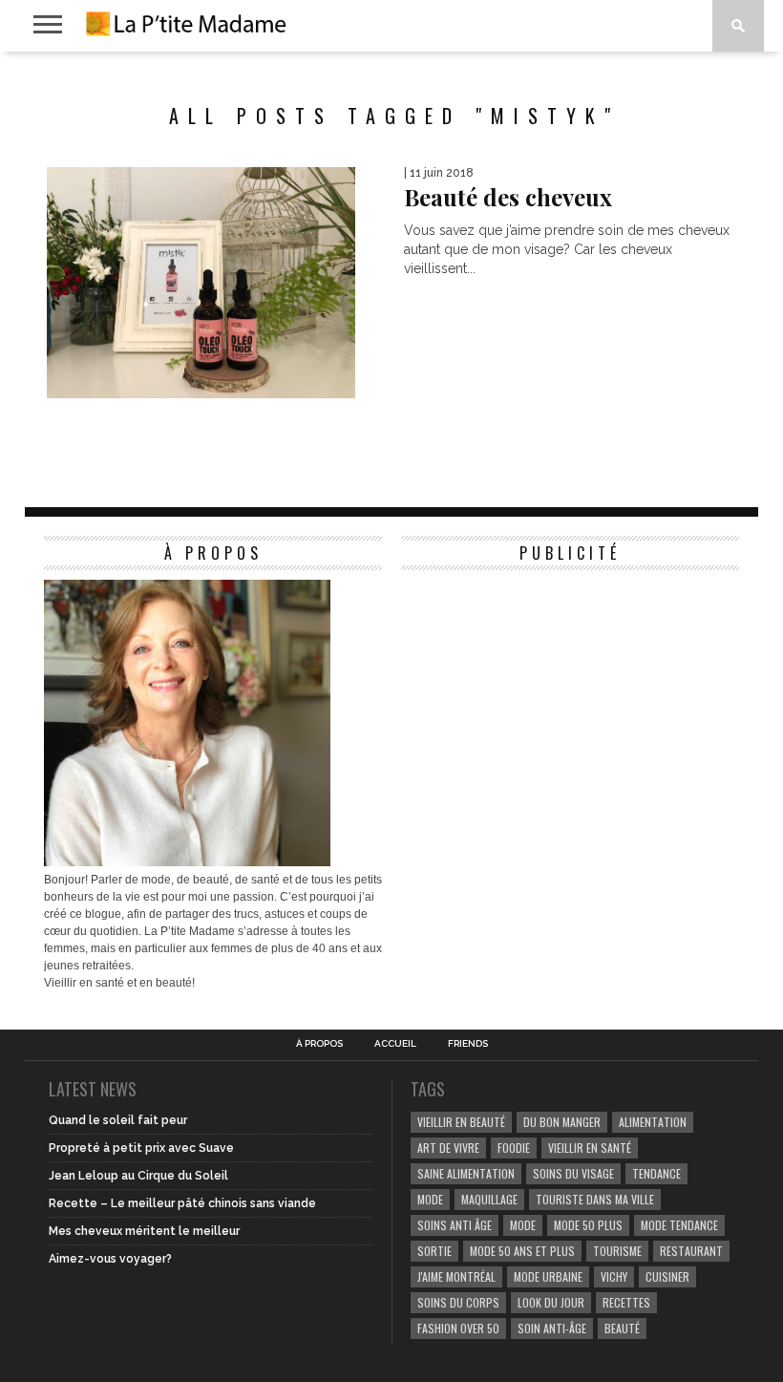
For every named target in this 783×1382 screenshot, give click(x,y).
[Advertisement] (544, 699)
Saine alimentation (466, 1173)
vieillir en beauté (461, 1122)
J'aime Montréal (456, 1276)
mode (430, 1199)
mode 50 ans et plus (522, 1251)
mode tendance (679, 1225)
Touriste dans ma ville (595, 1199)
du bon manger (562, 1122)
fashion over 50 (458, 1328)
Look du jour (551, 1302)
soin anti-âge (552, 1328)
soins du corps (458, 1302)
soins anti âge (454, 1225)
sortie (434, 1251)
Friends (468, 1044)
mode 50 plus (588, 1225)
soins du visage (573, 1173)
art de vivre (448, 1147)
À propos (319, 1044)
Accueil (395, 1044)
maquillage (489, 1199)
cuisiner (667, 1276)
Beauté (622, 1328)
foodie (513, 1147)
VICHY (614, 1276)
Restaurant (691, 1251)
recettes (626, 1302)
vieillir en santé (589, 1147)
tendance (656, 1173)
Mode (523, 1225)
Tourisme (617, 1251)
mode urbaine (548, 1276)
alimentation (653, 1122)
